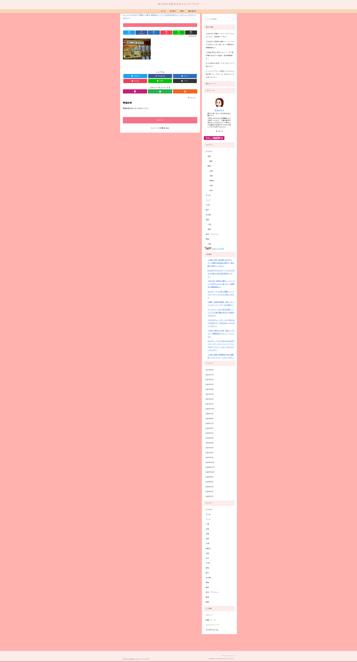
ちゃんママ (219, 110)
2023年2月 (209, 399)
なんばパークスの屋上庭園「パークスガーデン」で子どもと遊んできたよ (221, 295)
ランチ (208, 200)
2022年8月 (209, 418)
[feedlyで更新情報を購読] (160, 91)
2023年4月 (210, 389)
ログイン (209, 615)
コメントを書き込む (160, 128)
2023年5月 (210, 384)
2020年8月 (209, 482)
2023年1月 (210, 404)
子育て (208, 205)
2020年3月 (210, 487)
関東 (207, 239)
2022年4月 (209, 438)
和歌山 (211, 181)
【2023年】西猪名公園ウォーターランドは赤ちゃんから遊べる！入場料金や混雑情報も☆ (220, 45)
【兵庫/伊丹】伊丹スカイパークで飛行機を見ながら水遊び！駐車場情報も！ (219, 55)
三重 (209, 224)
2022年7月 (209, 423)
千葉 (209, 244)
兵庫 (211, 176)
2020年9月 (209, 477)
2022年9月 (209, 414)
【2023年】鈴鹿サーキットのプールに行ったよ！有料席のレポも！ (220, 35)
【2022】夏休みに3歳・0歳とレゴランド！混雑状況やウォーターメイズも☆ (221, 334)
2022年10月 (210, 409)
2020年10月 (210, 472)
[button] (233, 19)
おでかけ (209, 151)
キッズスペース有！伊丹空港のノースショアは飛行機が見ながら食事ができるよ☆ (221, 313)
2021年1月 (209, 457)
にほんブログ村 (218, 249)
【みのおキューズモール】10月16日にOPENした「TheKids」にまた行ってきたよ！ (221, 323)
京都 (211, 171)
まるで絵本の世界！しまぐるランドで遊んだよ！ (220, 65)
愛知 (209, 229)
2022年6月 (209, 428)
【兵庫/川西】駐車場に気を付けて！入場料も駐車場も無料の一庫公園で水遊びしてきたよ (221, 263)
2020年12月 (210, 462)
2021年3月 (210, 448)
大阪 (211, 185)
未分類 (208, 215)
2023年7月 (210, 375)
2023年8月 (210, 370)
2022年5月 (209, 433)
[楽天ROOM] (135, 91)
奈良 (211, 190)
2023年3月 (210, 394)
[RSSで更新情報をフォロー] (185, 91)
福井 (211, 161)
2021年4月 (209, 443)
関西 (209, 166)
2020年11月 (210, 467)
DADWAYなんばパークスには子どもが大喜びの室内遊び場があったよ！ (221, 273)
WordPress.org (212, 630)
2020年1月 (209, 496)
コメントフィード (212, 625)
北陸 (209, 156)
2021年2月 (209, 453)
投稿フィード (211, 620)
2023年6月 (210, 379)
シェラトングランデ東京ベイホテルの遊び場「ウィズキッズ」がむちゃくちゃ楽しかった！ (220, 74)
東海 (207, 220)
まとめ (208, 195)
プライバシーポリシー (228, 655)
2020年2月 (209, 491)
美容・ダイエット (212, 234)
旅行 (207, 210)
